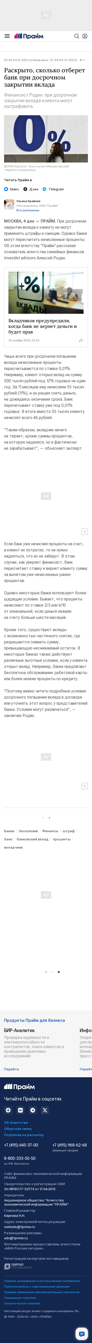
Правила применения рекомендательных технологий (41, 1292)
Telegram (56, 189)
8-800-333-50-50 (20, 1160)
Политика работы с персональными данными (37, 1286)
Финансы (50, 831)
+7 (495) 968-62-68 (69, 1147)
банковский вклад (33, 839)
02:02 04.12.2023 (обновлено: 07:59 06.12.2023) (40, 60)
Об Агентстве (16, 1122)
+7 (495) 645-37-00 (21, 1145)
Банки (9, 831)
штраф (69, 831)
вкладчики (13, 847)
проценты (62, 839)
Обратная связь (18, 1129)
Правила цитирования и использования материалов (42, 1281)
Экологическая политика (22, 1303)
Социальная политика (20, 1298)
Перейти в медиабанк (20, 170)
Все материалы (27, 210)
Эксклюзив (28, 831)
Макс (14, 189)
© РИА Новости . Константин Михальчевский (36, 166)
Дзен (33, 189)
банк (8, 839)
